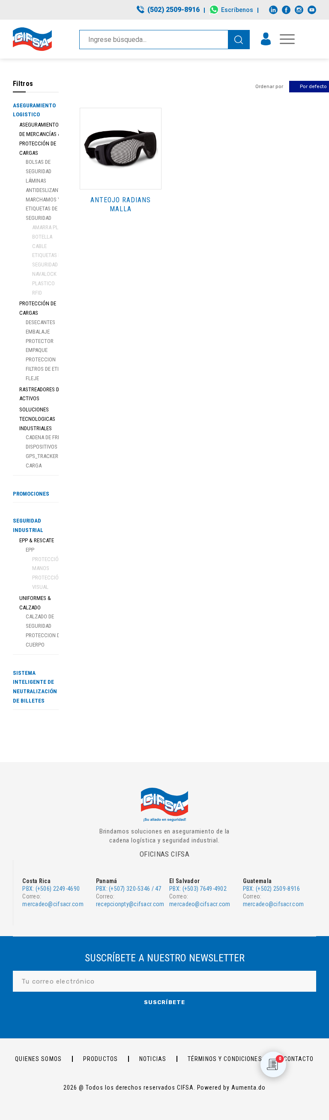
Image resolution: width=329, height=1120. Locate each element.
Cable (39, 246)
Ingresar (266, 39)
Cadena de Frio (44, 437)
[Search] (238, 39)
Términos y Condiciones (225, 1058)
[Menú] (283, 39)
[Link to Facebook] (286, 9)
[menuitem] (168, 10)
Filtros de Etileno (48, 369)
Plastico (43, 283)
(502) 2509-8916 (173, 10)
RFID (37, 293)
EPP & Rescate (36, 540)
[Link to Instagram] (299, 9)
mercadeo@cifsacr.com (53, 904)
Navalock (44, 274)
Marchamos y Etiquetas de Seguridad (43, 209)
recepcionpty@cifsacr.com (130, 904)
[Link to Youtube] (311, 9)
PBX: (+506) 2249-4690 (51, 888)
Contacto (299, 1058)
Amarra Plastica (53, 227)
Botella (42, 236)
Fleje (32, 378)
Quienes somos (38, 1058)
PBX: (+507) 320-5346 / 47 (129, 888)
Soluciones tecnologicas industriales (37, 418)
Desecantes (40, 322)
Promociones (31, 494)
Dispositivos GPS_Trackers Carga (43, 456)
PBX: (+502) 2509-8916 (271, 888)
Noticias (152, 1058)
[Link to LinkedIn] (273, 9)
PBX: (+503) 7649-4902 (198, 888)
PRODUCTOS (100, 1058)
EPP (30, 550)
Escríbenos (237, 9)
